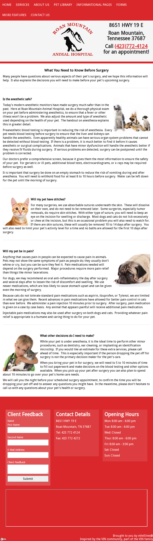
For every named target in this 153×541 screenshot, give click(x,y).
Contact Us (40, 15)
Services (22, 5)
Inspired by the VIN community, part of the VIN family (116, 539)
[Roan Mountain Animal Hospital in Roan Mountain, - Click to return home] (72, 39)
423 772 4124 (70, 432)
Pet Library (63, 5)
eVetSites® (145, 535)
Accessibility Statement (15, 535)
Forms (121, 5)
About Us (41, 5)
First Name (13, 424)
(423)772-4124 (131, 46)
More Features (14, 15)
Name (10, 420)
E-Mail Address (15, 449)
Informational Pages (94, 5)
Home (6, 5)
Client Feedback (16, 462)
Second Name (15, 437)
